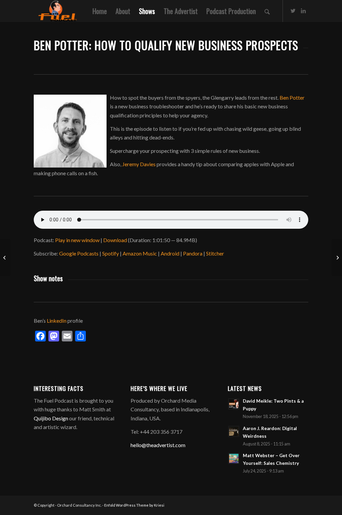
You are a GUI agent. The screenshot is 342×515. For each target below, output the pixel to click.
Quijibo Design (51, 418)
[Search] (267, 11)
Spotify (110, 253)
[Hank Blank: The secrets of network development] (337, 257)
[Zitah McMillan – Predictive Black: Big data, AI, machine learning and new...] (5, 257)
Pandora (192, 253)
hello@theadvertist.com (158, 445)
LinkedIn (56, 320)
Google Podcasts (79, 253)
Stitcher (215, 253)
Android (170, 253)
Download (115, 240)
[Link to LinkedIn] (303, 11)
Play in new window (77, 240)
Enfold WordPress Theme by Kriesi (134, 505)
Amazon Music (140, 253)
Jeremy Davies (139, 164)
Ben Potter (292, 97)
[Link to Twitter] (293, 11)
